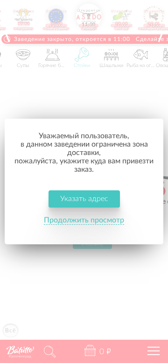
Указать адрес (84, 198)
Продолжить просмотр (84, 220)
